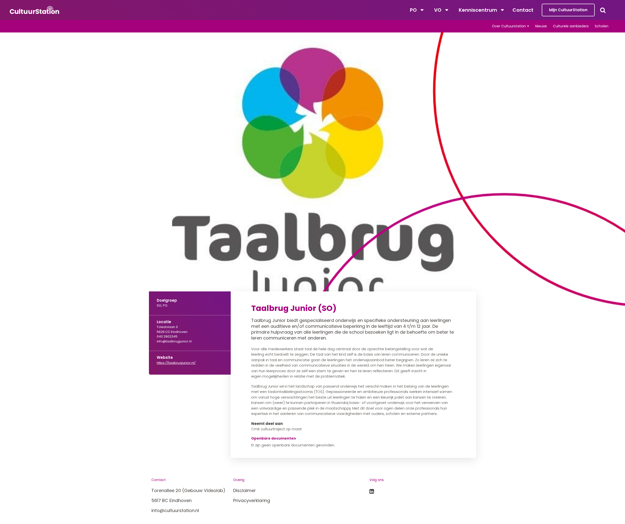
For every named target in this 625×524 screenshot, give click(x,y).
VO (437, 10)
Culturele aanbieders (571, 26)
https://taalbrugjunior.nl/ (176, 362)
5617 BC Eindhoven (171, 500)
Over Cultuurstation (509, 26)
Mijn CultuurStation (568, 10)
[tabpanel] (312, 176)
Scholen (601, 26)
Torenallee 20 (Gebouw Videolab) (188, 490)
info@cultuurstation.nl (175, 510)
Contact (522, 10)
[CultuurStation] (34, 10)
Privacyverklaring (251, 500)
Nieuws (541, 26)
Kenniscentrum (478, 10)
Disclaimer (244, 490)
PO (413, 10)
